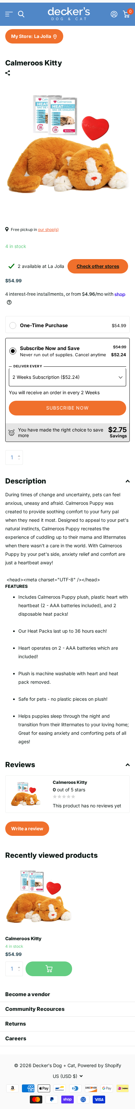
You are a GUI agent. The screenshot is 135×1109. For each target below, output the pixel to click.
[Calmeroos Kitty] (38, 897)
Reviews (20, 764)
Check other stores (98, 266)
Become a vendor (27, 994)
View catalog (9, 14)
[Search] (21, 14)
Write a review (27, 828)
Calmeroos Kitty (23, 938)
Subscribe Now (67, 408)
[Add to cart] (49, 968)
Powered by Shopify (99, 1065)
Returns (15, 1023)
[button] (20, 452)
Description (25, 481)
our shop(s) (48, 229)
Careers (15, 1038)
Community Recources (35, 1009)
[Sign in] (113, 14)
